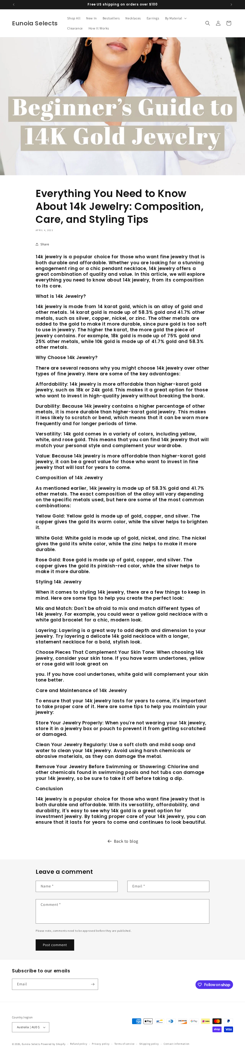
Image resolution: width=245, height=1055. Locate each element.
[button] (175, 18)
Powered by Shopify (53, 1044)
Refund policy (78, 1043)
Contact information (176, 1043)
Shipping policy (149, 1043)
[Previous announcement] (13, 4)
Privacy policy (101, 1043)
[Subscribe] (92, 984)
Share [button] (44, 244)
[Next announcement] (231, 4)
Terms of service (124, 1043)
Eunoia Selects (31, 1044)
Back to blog (126, 841)
